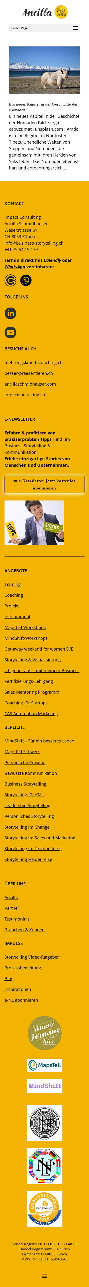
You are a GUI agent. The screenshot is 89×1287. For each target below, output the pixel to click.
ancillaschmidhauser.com (30, 384)
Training (13, 584)
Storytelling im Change (27, 827)
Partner (12, 908)
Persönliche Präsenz (25, 762)
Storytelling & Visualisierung (33, 660)
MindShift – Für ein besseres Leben (39, 741)
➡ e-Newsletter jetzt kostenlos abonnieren (44, 484)
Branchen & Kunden (25, 930)
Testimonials (17, 919)
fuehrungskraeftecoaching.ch (34, 362)
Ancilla (11, 897)
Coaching (14, 595)
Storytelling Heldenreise (28, 859)
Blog (9, 978)
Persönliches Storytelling (29, 816)
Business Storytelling (25, 784)
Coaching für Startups (26, 703)
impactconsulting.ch (25, 395)
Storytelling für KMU (25, 795)
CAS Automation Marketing (31, 713)
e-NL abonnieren (21, 1000)
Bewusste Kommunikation (31, 773)
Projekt (12, 606)
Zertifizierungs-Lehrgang (29, 681)
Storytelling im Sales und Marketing (40, 838)
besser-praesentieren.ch (29, 373)
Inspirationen (18, 989)
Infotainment (17, 616)
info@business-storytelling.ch (34, 243)
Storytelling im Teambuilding (33, 848)
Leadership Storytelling (27, 805)
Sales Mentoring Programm (32, 692)
